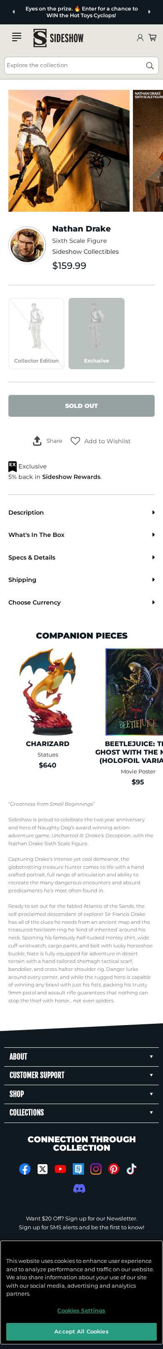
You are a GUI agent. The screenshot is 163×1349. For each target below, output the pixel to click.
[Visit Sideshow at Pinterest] (114, 1169)
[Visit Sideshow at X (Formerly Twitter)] (42, 1169)
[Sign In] (140, 38)
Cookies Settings (81, 1310)
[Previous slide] (14, 12)
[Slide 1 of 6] (69, 151)
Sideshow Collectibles (85, 251)
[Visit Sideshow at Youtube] (60, 1169)
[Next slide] (149, 12)
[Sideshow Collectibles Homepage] (58, 38)
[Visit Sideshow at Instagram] (96, 1169)
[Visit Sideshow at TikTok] (131, 1169)
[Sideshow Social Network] (78, 1169)
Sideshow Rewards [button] (71, 477)
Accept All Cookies (81, 1331)
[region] (81, 1292)
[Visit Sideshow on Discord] (78, 1188)
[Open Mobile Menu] (16, 37)
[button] (101, 441)
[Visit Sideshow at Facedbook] (25, 1169)
